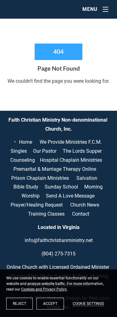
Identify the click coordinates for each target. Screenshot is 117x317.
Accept (50, 303)
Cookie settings (88, 303)
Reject (19, 303)
